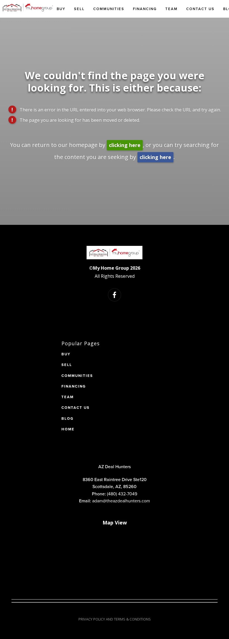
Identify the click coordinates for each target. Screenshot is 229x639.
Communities (108, 8)
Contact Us (200, 8)
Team (171, 8)
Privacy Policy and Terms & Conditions (114, 619)
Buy (61, 8)
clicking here (124, 145)
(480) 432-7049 (122, 494)
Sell (79, 8)
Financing (145, 8)
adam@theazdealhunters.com (121, 501)
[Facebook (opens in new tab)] (114, 295)
